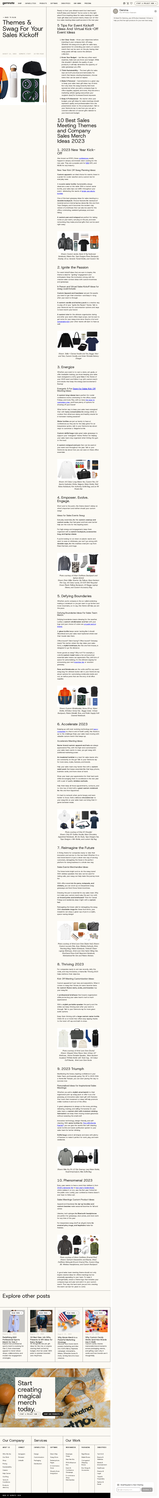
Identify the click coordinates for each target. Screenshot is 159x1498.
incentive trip (79, 662)
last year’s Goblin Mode (85, 1188)
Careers (5, 1470)
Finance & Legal (100, 1472)
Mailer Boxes (86, 1457)
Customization (39, 1457)
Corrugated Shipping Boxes (85, 1462)
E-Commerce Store (54, 1467)
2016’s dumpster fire (65, 1188)
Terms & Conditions (6, 1481)
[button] (30, 3)
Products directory (6, 1486)
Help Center (7, 1473)
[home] (9, 3)
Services (40, 1440)
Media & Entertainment (102, 1464)
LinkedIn (21, 1460)
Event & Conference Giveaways (70, 1470)
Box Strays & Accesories (86, 1469)
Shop (4, 1460)
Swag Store (54, 1457)
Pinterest (21, 1457)
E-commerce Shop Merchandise (70, 1478)
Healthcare (100, 1468)
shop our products (52, 1414)
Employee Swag (69, 1455)
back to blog (10, 17)
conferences (84, 158)
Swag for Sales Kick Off (84, 388)
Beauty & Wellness (100, 1458)
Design (36, 1454)
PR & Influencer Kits (71, 1464)
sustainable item (63, 321)
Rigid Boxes (85, 1454)
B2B (87, 163)
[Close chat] (155, 11)
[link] (124, 3)
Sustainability (7, 1467)
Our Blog (6, 1477)
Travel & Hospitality (100, 1478)
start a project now (145, 3)
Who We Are (7, 1454)
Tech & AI (100, 1454)
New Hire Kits (70, 1459)
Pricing (5, 1464)
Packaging (37, 1460)
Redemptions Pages (54, 1461)
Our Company (13, 1440)
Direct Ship (54, 1454)
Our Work (73, 1440)
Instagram (21, 1454)
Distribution (38, 1464)
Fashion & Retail (100, 1483)
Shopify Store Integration (54, 1472)
